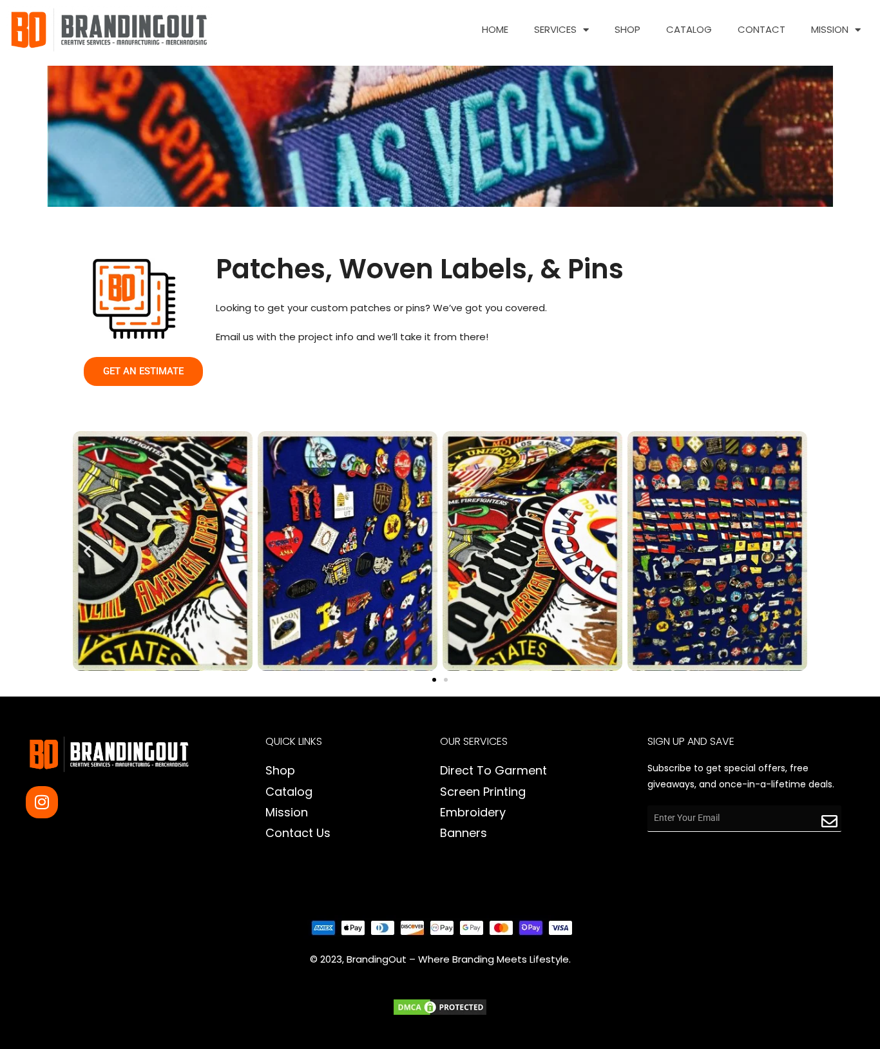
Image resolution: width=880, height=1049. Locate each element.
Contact (761, 29)
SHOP (627, 29)
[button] (87, 551)
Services (555, 29)
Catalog (689, 29)
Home (495, 29)
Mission (829, 29)
